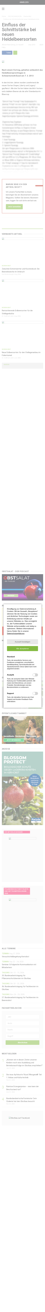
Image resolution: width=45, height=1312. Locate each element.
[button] (22, 641)
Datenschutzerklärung (15, 633)
